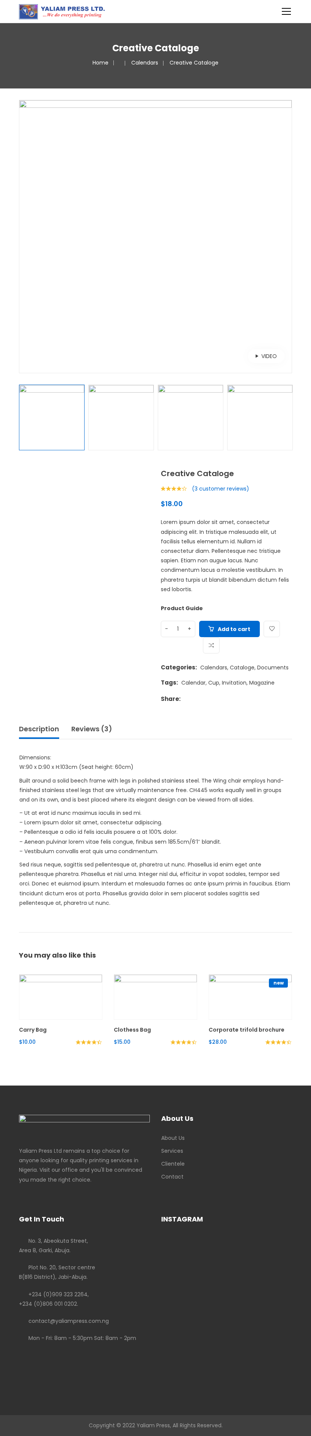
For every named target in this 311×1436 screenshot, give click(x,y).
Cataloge (242, 667)
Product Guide (182, 608)
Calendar (193, 682)
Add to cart (234, 629)
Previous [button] (23, 236)
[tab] (41, 731)
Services (172, 1151)
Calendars (144, 62)
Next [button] (288, 236)
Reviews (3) (91, 729)
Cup (213, 682)
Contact (172, 1176)
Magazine (262, 682)
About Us (173, 1138)
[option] (155, 236)
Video (269, 356)
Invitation (234, 682)
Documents (273, 667)
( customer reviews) (220, 488)
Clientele (173, 1164)
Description (39, 729)
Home (100, 62)
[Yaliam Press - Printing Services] (62, 11)
